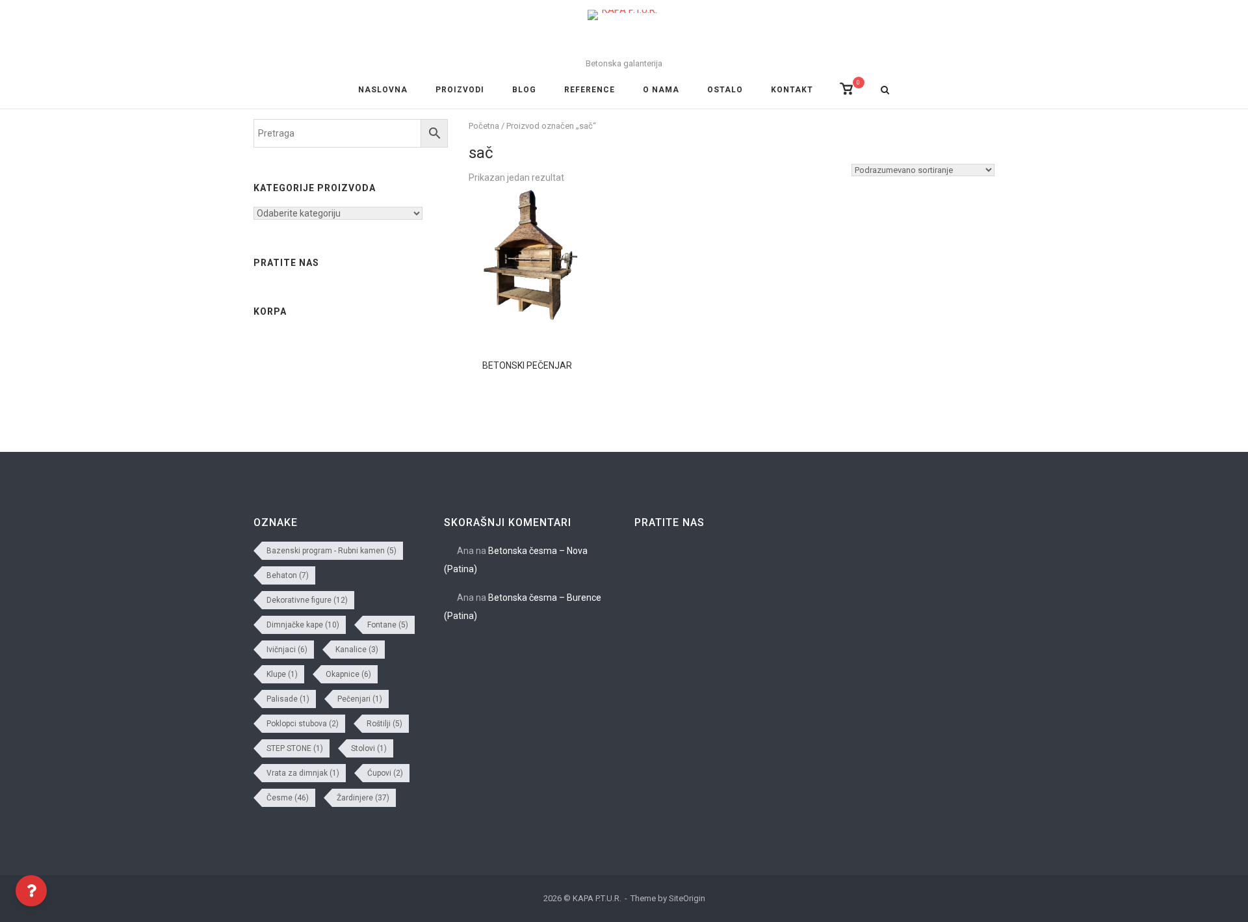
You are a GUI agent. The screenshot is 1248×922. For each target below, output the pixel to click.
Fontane (387, 624)
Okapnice (348, 674)
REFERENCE (589, 89)
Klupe (282, 674)
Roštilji (384, 723)
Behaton (287, 575)
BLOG (524, 89)
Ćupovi (385, 773)
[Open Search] (884, 90)
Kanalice (356, 649)
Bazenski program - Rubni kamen (331, 550)
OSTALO (725, 89)
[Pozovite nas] (1231, 454)
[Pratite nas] (1231, 488)
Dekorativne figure (307, 600)
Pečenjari (359, 699)
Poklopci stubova (302, 723)
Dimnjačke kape (302, 624)
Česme (287, 797)
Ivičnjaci (286, 649)
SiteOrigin (687, 898)
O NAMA (661, 89)
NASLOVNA (383, 89)
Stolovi (369, 748)
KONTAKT (792, 89)
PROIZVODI (460, 89)
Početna (484, 126)
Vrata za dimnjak (302, 773)
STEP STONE (294, 748)
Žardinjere (363, 797)
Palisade (287, 699)
